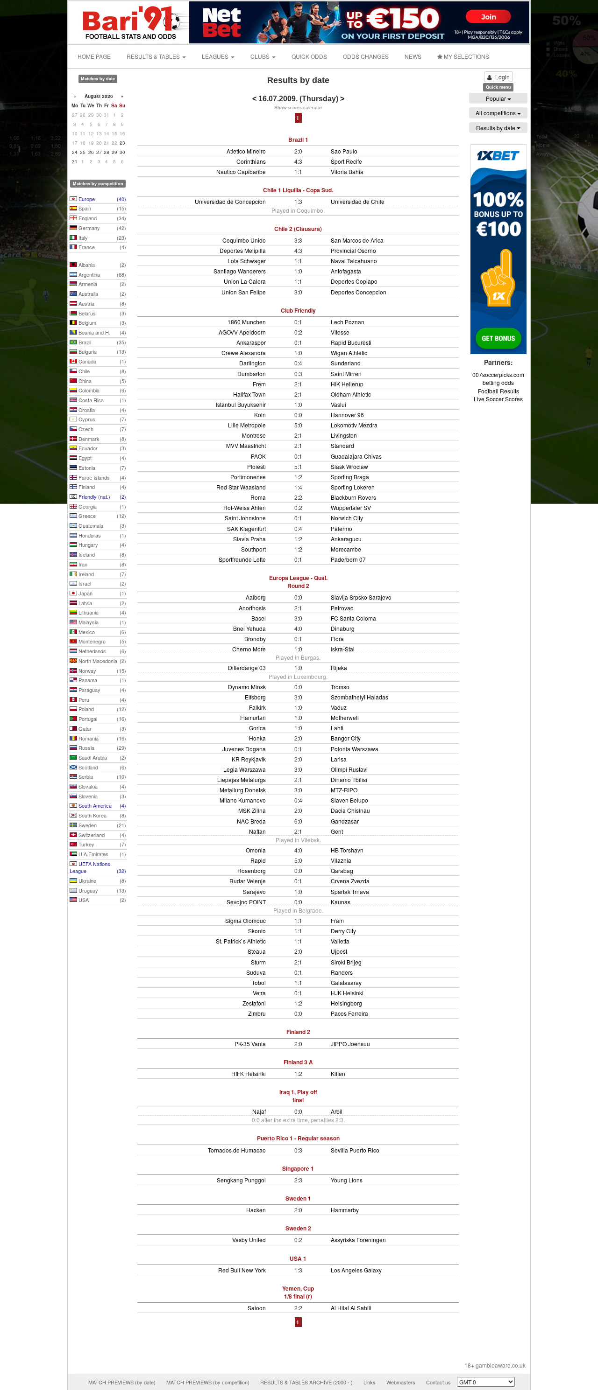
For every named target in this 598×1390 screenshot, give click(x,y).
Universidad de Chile (357, 201)
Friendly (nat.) (101, 496)
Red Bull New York (242, 1270)
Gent (337, 831)
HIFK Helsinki (248, 1073)
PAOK (258, 456)
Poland (101, 708)
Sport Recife (346, 161)
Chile (101, 371)
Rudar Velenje (247, 881)
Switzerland (101, 834)
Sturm (258, 962)
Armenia (101, 283)
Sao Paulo (344, 151)
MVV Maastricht (246, 445)
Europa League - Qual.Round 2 (298, 581)
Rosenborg (251, 870)
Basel (258, 618)
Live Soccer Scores (498, 399)
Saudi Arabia (101, 757)
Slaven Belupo (349, 800)
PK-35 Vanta (250, 1044)
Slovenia (101, 796)
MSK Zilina (252, 810)
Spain (101, 208)
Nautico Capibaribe (241, 171)
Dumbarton (251, 373)
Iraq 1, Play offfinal (298, 1096)
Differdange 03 (247, 667)
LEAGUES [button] (216, 56)
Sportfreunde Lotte (242, 559)
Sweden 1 (298, 1198)
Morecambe (346, 549)
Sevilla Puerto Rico (355, 1150)
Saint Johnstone (245, 518)
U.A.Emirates (101, 854)
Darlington (252, 363)
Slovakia (101, 786)
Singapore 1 (298, 1168)
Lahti (337, 728)
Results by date (496, 128)
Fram (337, 920)
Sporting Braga (350, 477)
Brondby (255, 639)
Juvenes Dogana (244, 749)
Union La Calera (245, 281)
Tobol (259, 982)
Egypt (101, 457)
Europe (101, 199)
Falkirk (257, 707)
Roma (258, 497)
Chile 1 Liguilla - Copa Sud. (298, 190)
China (101, 380)
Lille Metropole (247, 425)
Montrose (254, 435)
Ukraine (101, 880)
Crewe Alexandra (243, 352)
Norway (101, 670)
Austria (101, 303)
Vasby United (249, 1239)
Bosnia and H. (101, 332)
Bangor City (346, 738)
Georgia (101, 506)
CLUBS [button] (260, 56)
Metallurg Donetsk (243, 790)
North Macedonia (101, 660)
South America (101, 805)
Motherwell (345, 717)
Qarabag (342, 870)
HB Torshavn (347, 850)
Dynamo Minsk (247, 687)
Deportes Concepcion (358, 292)
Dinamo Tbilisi (349, 779)
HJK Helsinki (347, 993)
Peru (101, 699)
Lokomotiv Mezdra (354, 425)
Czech (101, 429)
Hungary (101, 544)
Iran (101, 564)
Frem (259, 384)
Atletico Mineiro (246, 151)
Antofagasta (346, 271)
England (101, 218)
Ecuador (101, 448)
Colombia (101, 390)
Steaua (257, 951)
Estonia (101, 467)
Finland (101, 486)
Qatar (101, 728)
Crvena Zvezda (350, 881)
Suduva (256, 972)
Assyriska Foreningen (358, 1239)
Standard (342, 445)
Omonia (256, 850)
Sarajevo (254, 891)
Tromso (340, 687)
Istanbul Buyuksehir (241, 404)
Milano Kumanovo (243, 800)
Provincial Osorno (353, 250)
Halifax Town (249, 394)
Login (502, 77)
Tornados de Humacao (237, 1150)
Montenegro (101, 641)
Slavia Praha (249, 539)
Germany (101, 227)
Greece (101, 515)
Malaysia (101, 622)
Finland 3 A (298, 1062)
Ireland (101, 574)
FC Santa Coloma (353, 618)
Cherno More (249, 649)
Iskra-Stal (343, 649)
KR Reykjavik (249, 759)
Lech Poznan (347, 322)
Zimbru (257, 1013)
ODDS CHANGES (366, 56)
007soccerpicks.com (498, 374)
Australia (101, 293)
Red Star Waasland (241, 487)
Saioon (257, 1308)
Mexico (101, 632)
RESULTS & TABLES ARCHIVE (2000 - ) (306, 1382)
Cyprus (101, 419)
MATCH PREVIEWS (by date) (122, 1382)
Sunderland (346, 363)
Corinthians (251, 161)
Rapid (258, 860)
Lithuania (101, 612)
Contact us (438, 1382)
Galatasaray (346, 982)
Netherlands (101, 651)
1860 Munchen (247, 322)
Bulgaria (101, 351)
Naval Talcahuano (354, 261)
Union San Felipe (243, 292)
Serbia (101, 776)
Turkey (101, 844)
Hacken (256, 1210)
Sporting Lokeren (353, 487)
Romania (101, 738)
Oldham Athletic (351, 394)
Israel (101, 583)
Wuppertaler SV (351, 507)
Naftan (257, 831)
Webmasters (400, 1382)
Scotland (101, 767)
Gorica (257, 728)
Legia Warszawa (244, 769)
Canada (101, 361)
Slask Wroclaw (349, 466)
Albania (101, 264)
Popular (496, 98)
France (101, 247)
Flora (337, 639)
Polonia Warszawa (354, 749)
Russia (101, 747)
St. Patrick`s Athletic (241, 941)
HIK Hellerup (347, 384)
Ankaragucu (346, 539)
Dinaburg (343, 628)
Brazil (101, 342)
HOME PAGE (94, 56)
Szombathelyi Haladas (359, 697)
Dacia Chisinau (350, 810)
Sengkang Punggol (241, 1180)
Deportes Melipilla (243, 250)
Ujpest (339, 951)
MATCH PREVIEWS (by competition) (207, 1382)
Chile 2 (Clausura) (298, 228)
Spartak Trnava (350, 891)
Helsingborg (346, 1003)
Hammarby (345, 1210)
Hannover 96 (347, 415)
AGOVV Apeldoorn (242, 332)
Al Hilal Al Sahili (351, 1308)
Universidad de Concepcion (230, 201)
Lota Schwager (247, 261)
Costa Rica (101, 400)
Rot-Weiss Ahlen (244, 507)
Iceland (101, 554)
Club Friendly (298, 310)
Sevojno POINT (246, 902)
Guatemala (101, 525)
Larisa (339, 759)
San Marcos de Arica (357, 240)
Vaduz (339, 707)
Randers (342, 972)
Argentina (101, 274)
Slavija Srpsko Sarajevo (361, 597)
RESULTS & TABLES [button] (154, 56)
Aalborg (256, 597)
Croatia (101, 409)
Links (369, 1382)
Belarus (101, 313)
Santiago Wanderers (240, 271)
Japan (101, 593)
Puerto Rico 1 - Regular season (298, 1138)
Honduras (101, 535)
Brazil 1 (298, 139)
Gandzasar (345, 821)
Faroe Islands (101, 477)
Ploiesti (256, 466)
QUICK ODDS (309, 56)
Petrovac (342, 608)
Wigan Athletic (349, 352)
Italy (101, 237)
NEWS (413, 56)
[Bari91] (129, 21)
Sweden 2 (298, 1228)
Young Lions (347, 1180)
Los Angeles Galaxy (356, 1270)
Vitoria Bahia (347, 171)
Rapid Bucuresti (351, 342)
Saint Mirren (346, 373)
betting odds (498, 382)
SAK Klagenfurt (246, 528)
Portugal (101, 718)
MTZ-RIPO (344, 790)
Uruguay (101, 890)
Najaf (259, 1111)
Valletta (340, 941)
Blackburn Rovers (353, 497)
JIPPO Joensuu (350, 1044)
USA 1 (298, 1258)
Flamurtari (253, 717)
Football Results (498, 391)
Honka (257, 738)
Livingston (344, 435)
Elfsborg (255, 697)
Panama (101, 680)
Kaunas (340, 902)
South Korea (101, 815)
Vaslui (338, 404)
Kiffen (338, 1073)
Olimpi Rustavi (349, 769)
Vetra (259, 993)
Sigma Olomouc (245, 920)
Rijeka (339, 667)
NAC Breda (251, 821)
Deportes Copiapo (354, 281)
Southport (253, 549)
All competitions (496, 113)
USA (101, 899)
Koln (260, 415)
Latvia (101, 603)
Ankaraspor (251, 342)
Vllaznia (341, 860)
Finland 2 (298, 1031)
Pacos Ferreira (349, 1013)
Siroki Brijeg (346, 962)
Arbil (336, 1111)
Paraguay (101, 689)
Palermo (341, 528)
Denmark (101, 438)
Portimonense (248, 477)
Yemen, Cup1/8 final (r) (298, 1292)
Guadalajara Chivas (356, 456)
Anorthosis (252, 608)
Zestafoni (254, 1003)
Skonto (257, 931)
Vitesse (340, 332)
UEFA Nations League (98, 867)
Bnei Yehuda (249, 628)
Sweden (101, 825)
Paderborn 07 (348, 559)
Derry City (343, 931)
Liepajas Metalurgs (241, 779)
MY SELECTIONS (465, 56)
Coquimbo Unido (244, 240)
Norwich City (347, 518)
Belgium (101, 322)
